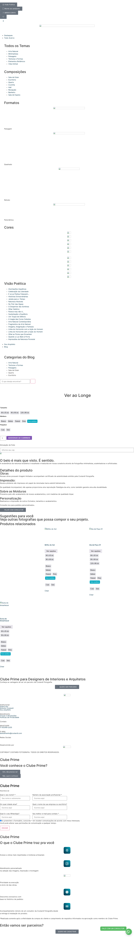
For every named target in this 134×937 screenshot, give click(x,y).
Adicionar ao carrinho (19, 438)
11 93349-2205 (6, 727)
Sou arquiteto (5, 710)
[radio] (4, 412)
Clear (47, 591)
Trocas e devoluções (8, 716)
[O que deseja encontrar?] (15, 381)
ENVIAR (5, 828)
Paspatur (3, 425)
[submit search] (32, 381)
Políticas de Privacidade (9, 717)
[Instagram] (2, 741)
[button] (129, 932)
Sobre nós (4, 706)
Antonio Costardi (7, 708)
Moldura (3, 416)
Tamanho (3, 407)
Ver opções (51, 551)
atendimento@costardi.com (11, 733)
